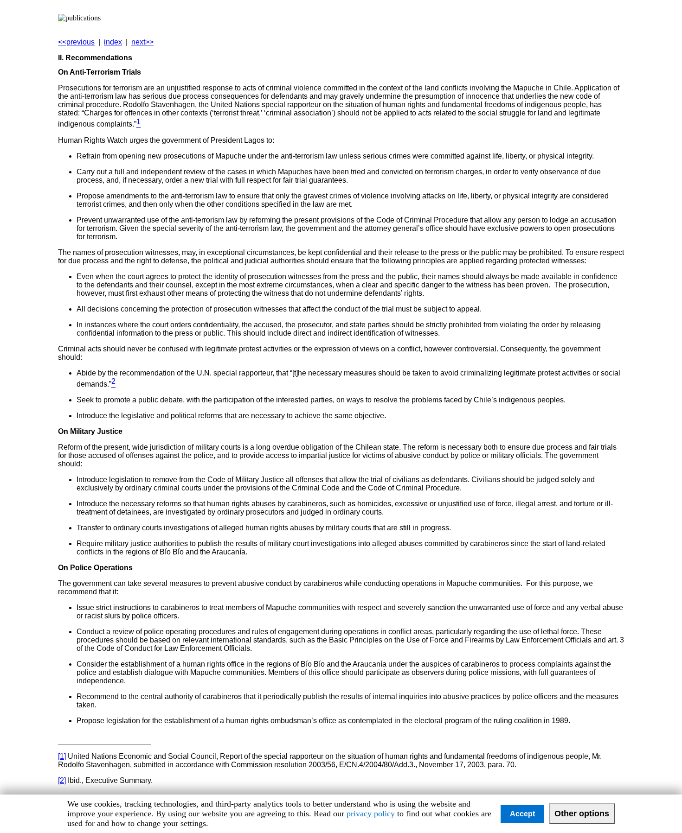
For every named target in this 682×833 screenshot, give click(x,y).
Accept (522, 814)
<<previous (76, 42)
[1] (62, 756)
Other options (581, 813)
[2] (62, 780)
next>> (142, 42)
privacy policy (371, 813)
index (113, 42)
